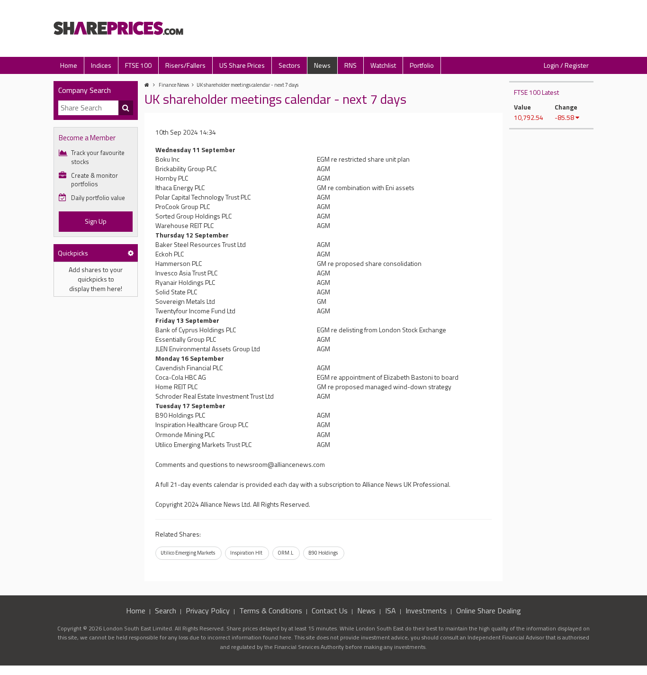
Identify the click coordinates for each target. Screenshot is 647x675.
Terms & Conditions (270, 610)
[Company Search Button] (126, 108)
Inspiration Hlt (246, 552)
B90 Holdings (323, 552)
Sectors (289, 65)
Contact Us (330, 610)
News (322, 65)
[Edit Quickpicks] (131, 253)
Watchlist (383, 65)
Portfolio (422, 65)
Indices (101, 65)
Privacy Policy (208, 610)
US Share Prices (242, 65)
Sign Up (96, 221)
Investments (426, 610)
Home (68, 65)
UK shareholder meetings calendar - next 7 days (247, 85)
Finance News (174, 85)
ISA (390, 610)
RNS (350, 65)
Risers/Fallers (185, 65)
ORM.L (285, 552)
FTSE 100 (138, 65)
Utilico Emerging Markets (188, 552)
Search (165, 610)
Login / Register (566, 65)
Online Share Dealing (488, 610)
